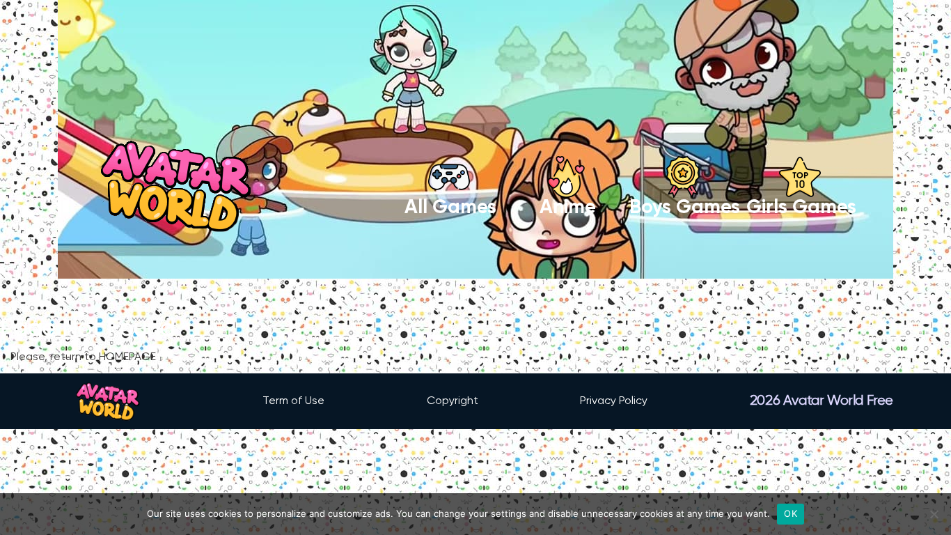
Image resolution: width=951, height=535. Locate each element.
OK (790, 513)
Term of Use (293, 401)
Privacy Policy (613, 401)
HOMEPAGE (127, 357)
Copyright (452, 401)
